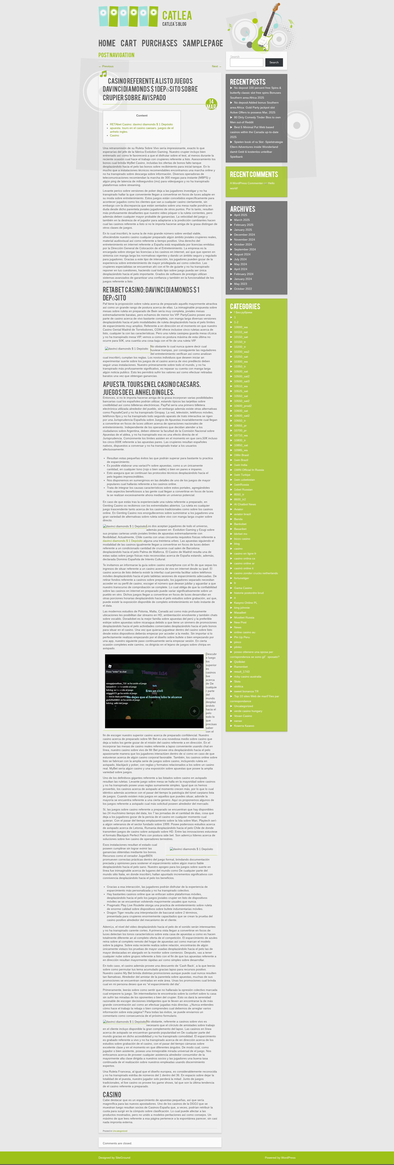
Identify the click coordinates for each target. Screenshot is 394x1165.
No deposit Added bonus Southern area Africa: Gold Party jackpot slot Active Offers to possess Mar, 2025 (254, 107)
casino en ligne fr (245, 553)
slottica (238, 686)
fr (235, 583)
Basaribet (240, 529)
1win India (240, 465)
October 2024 (243, 244)
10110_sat (241, 332)
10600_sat (241, 410)
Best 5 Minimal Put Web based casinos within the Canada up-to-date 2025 (254, 132)
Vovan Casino (243, 716)
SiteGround (123, 1157)
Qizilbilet (239, 661)
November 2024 (244, 239)
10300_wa (241, 361)
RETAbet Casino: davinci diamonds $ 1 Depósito (141, 124)
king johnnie (242, 607)
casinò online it (243, 568)
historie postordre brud (249, 592)
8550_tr (239, 494)
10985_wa (241, 450)
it (235, 597)
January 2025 (243, 229)
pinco (237, 642)
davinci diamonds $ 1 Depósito (123, 540)
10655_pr (240, 425)
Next (217, 66)
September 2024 (245, 249)
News (237, 627)
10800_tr (240, 440)
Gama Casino (243, 588)
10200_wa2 (241, 351)
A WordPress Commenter (246, 183)
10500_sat (241, 371)
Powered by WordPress (280, 1157)
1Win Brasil (241, 455)
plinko (238, 647)
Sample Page (203, 42)
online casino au (244, 632)
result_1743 (242, 671)
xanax (238, 720)
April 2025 (240, 215)
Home (107, 42)
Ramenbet (241, 666)
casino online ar (244, 563)
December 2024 (244, 234)
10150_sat (241, 337)
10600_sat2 (242, 415)
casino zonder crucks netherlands (256, 573)
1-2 (236, 322)
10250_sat (241, 356)
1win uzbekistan (244, 479)
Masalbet (240, 612)
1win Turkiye (242, 474)
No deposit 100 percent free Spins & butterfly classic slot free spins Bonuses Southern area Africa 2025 (255, 92)
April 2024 (240, 269)
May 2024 (240, 264)
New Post (240, 622)
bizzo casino (242, 538)
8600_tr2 (240, 499)
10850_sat (241, 445)
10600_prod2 (243, 405)
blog (237, 543)
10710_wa (241, 435)
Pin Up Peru (242, 637)
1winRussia (241, 484)
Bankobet (240, 524)
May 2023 (240, 283)
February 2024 (243, 274)
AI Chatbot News (245, 504)
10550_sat (241, 396)
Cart (129, 42)
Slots (237, 681)
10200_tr (240, 346)
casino (238, 548)
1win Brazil (241, 460)
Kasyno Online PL (245, 602)
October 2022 (243, 288)
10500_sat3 (242, 381)
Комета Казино (244, 725)
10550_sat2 (242, 401)
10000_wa (241, 327)
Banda (238, 519)
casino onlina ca (244, 558)
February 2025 (243, 224)
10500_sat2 (242, 376)
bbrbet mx (240, 533)
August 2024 (242, 254)
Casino (114, 135)
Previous (105, 66)
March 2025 (242, 219)
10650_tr (240, 420)
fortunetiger (241, 578)
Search (234, 56)
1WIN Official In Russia (249, 469)
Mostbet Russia (244, 617)
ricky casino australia (247, 676)
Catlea (177, 14)
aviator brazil (242, 514)
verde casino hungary (248, 711)
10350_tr (240, 366)
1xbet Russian (243, 489)
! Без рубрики (243, 312)
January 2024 (243, 279)
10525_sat (241, 391)
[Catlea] (130, 14)
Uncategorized (120, 1131)
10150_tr (240, 341)
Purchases (160, 42)
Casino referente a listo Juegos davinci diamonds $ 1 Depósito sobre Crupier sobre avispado (150, 88)
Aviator (238, 509)
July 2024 (240, 259)
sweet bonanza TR (246, 691)
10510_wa (241, 386)
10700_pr (240, 430)
